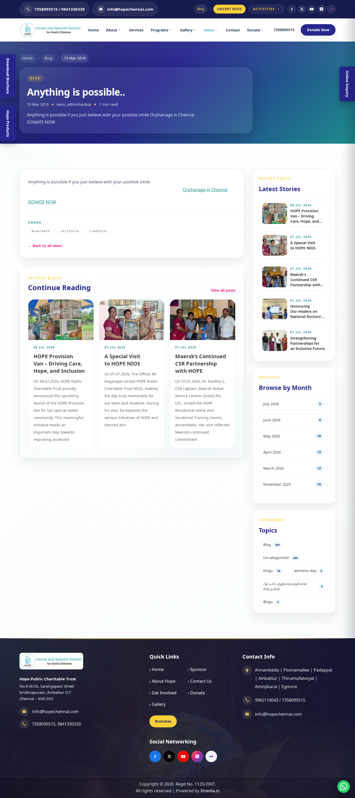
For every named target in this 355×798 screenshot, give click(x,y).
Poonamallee (296, 670)
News (209, 30)
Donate (253, 30)
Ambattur (267, 678)
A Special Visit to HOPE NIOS (122, 360)
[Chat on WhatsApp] (343, 786)
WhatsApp (40, 231)
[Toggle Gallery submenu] (196, 30)
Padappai (323, 670)
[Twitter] (302, 9)
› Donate (196, 693)
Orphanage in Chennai (205, 189)
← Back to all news (45, 245)
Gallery (186, 30)
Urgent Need (229, 9)
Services (136, 30)
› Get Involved (162, 693)
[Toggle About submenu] (121, 30)
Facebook (70, 231)
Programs (159, 30)
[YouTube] (311, 9)
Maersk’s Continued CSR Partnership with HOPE (200, 363)
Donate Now (318, 29)
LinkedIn (98, 231)
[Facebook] (292, 9)
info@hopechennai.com (55, 711)
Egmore (289, 686)
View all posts (223, 290)
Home (93, 30)
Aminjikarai (266, 686)
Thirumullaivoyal (298, 678)
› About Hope (162, 681)
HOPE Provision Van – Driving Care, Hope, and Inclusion (59, 363)
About (111, 30)
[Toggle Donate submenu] (264, 30)
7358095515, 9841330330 (56, 724)
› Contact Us (200, 681)
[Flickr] (331, 9)
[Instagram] (321, 9)
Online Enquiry (347, 84)
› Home (156, 669)
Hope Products (7, 123)
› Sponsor (197, 669)
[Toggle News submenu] (218, 30)
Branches (163, 721)
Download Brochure (7, 76)
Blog (200, 8)
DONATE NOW (42, 202)
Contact (233, 30)
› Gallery (157, 704)
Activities (264, 9)
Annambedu (267, 670)
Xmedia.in (210, 791)
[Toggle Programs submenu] (172, 30)
